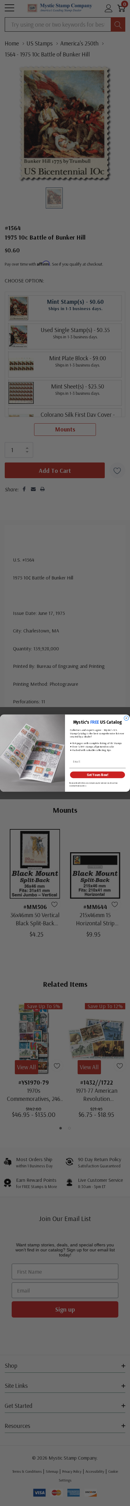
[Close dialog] (126, 718)
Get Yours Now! (97, 775)
